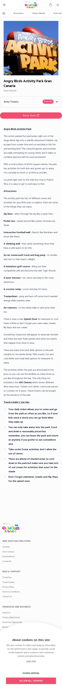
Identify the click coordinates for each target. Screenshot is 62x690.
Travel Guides (8, 582)
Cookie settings (31, 673)
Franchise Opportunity (12, 622)
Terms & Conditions (11, 592)
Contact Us (7, 596)
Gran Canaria (8, 552)
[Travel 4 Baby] (31, 4)
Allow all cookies (31, 681)
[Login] (58, 5)
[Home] (31, 528)
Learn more (31, 661)
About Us (6, 613)
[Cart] (51, 5)
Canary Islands (38, 13)
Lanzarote (6, 561)
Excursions (18, 13)
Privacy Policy (8, 587)
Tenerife (6, 547)
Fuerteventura (8, 556)
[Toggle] (4, 5)
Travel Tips (7, 577)
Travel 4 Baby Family (11, 617)
